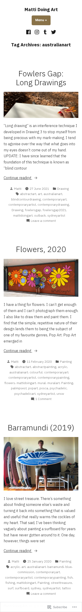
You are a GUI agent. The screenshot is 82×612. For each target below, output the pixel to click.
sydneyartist (56, 215)
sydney (36, 588)
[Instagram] (37, 32)
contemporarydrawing (53, 204)
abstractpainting (44, 367)
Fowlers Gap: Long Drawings (41, 77)
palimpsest (19, 388)
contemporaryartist (22, 204)
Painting (66, 362)
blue (68, 567)
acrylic (62, 367)
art (40, 194)
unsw (60, 394)
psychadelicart (25, 394)
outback (40, 215)
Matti (17, 189)
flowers (9, 383)
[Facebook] (29, 32)
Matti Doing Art (41, 9)
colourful (36, 372)
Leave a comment (43, 220)
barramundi (55, 567)
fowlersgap (33, 210)
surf (10, 588)
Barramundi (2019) (41, 427)
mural (42, 383)
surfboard (22, 588)
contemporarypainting (53, 377)
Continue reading (18, 178)
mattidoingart (23, 215)
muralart (53, 383)
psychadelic (58, 388)
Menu (43, 20)
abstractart (28, 194)
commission (26, 572)
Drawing (63, 189)
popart (33, 388)
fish (70, 577)
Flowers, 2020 (41, 249)
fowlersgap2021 (54, 210)
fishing (10, 583)
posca (43, 388)
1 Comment (43, 399)
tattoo (66, 588)
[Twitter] (52, 32)
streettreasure (61, 583)
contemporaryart (54, 199)
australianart (53, 194)
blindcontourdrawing (26, 199)
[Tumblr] (45, 32)
